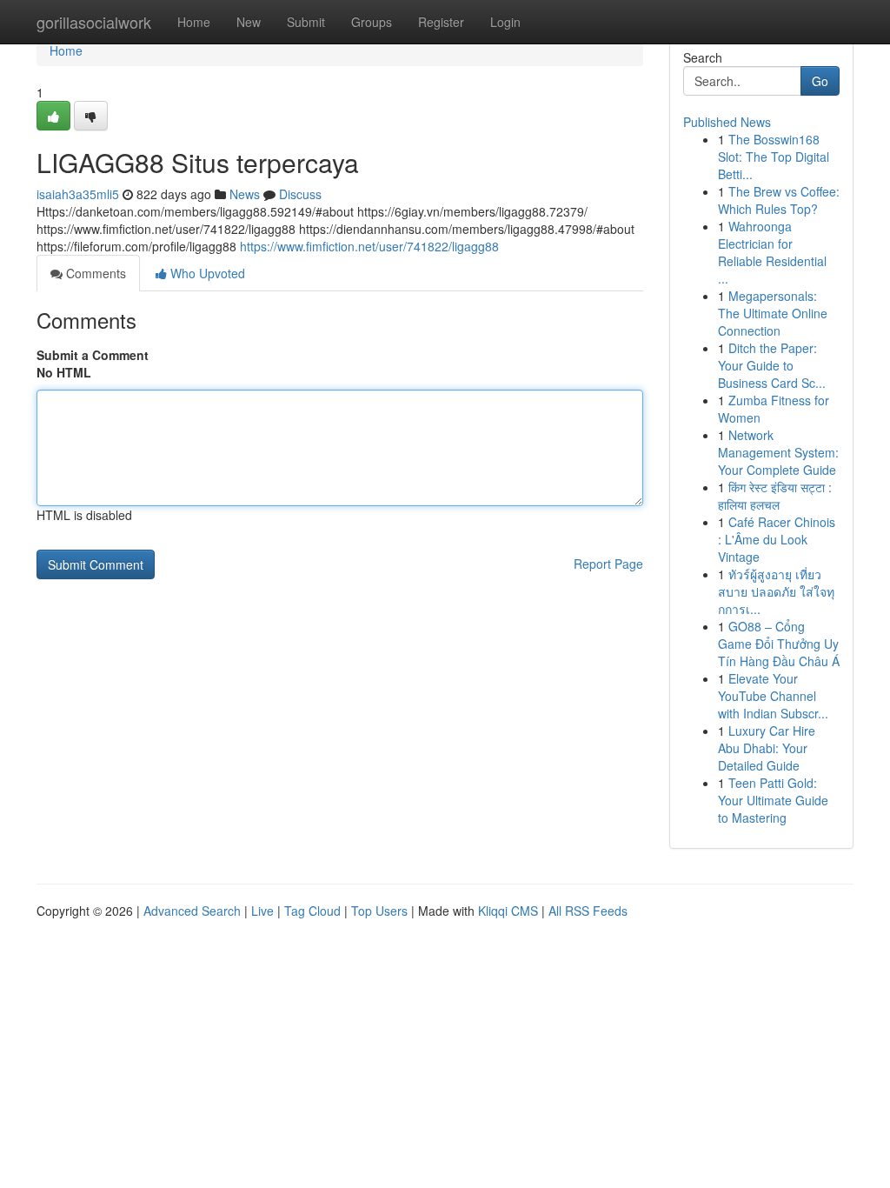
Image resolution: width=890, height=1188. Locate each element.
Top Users (379, 910)
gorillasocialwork (94, 21)
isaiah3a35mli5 (78, 194)
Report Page (608, 563)
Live (262, 910)
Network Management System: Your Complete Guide (778, 452)
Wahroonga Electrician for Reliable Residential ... (772, 252)
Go (820, 81)
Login (505, 21)
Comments (94, 273)
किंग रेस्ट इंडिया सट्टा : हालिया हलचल (775, 495)
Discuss (300, 194)
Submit (306, 21)
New (248, 21)
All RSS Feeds (588, 910)
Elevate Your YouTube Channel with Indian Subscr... (773, 696)
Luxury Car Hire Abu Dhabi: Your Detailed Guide (766, 748)
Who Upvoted (206, 273)
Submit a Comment (93, 355)
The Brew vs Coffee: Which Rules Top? (779, 200)
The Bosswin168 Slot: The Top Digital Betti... (773, 156)
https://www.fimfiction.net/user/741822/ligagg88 (369, 246)
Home (193, 21)
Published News (727, 121)
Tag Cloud (312, 910)
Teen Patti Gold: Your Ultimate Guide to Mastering (773, 800)
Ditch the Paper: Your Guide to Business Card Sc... (772, 365)
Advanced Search (192, 910)
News (244, 194)
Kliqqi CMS (508, 910)
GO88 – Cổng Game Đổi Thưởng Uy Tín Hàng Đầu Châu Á (779, 643)
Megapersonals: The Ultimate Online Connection (772, 313)
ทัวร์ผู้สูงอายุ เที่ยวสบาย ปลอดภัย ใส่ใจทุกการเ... (776, 591)
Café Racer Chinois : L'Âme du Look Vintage (776, 539)
